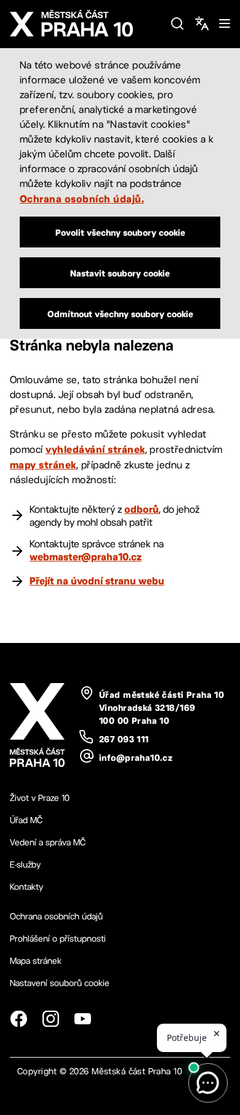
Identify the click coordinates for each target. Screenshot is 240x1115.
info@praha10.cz (135, 758)
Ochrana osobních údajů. (82, 198)
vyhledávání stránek (95, 449)
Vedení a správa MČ (48, 842)
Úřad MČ (26, 820)
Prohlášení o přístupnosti (58, 938)
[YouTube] (82, 1018)
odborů (141, 509)
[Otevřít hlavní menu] (224, 23)
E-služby (25, 864)
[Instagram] (50, 1018)
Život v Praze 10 (40, 798)
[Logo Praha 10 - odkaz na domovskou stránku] (85, 23)
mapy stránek (43, 464)
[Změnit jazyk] (201, 23)
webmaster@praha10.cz (86, 556)
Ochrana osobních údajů (56, 916)
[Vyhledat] (177, 23)
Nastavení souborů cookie (60, 983)
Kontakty (26, 887)
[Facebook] (18, 1018)
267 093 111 (124, 739)
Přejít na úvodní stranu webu (97, 580)
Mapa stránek (36, 961)
